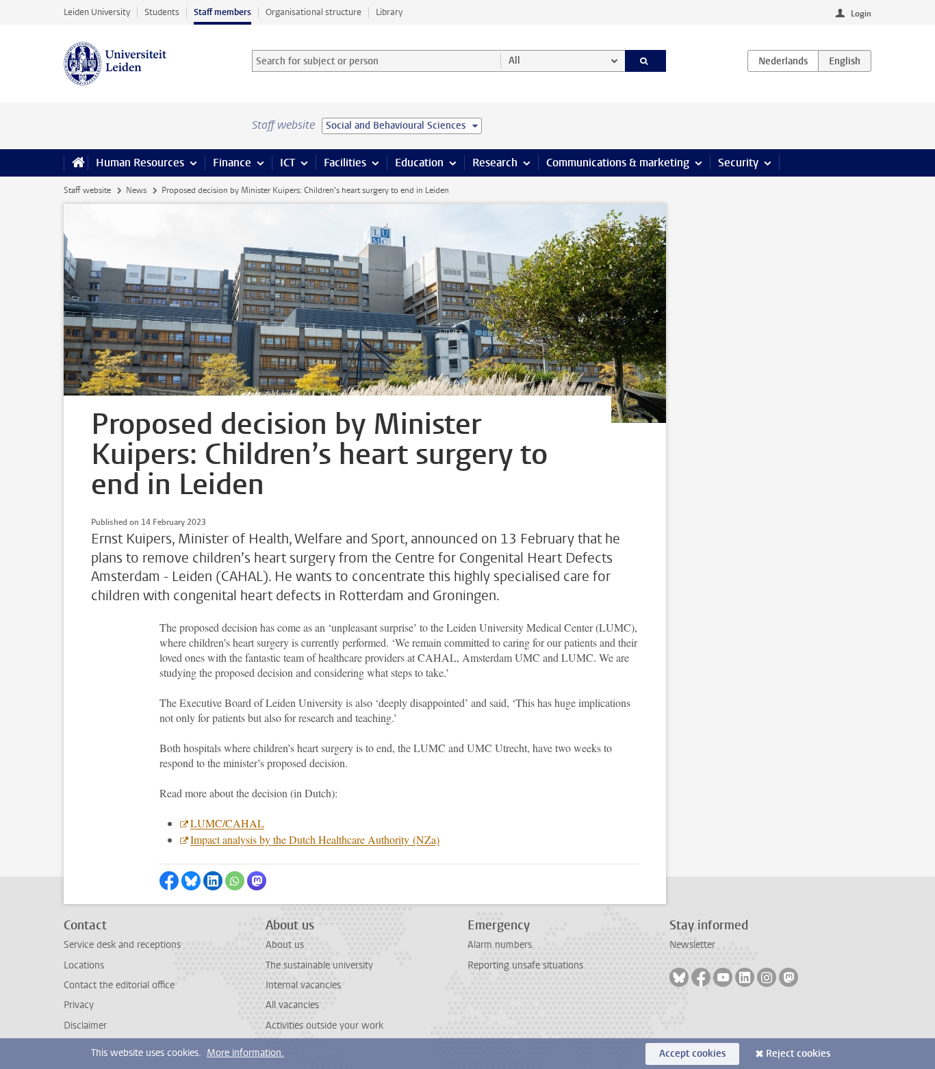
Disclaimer (85, 1025)
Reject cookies (798, 1053)
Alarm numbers (499, 944)
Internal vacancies (303, 985)
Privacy (79, 1005)
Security (738, 162)
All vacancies (292, 1005)
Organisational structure (313, 12)
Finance (232, 162)
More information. (245, 1052)
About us (285, 944)
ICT (287, 162)
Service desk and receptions (122, 944)
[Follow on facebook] (700, 977)
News (136, 190)
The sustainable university (319, 965)
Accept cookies (692, 1053)
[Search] (646, 61)
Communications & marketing (617, 162)
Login (861, 13)
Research (494, 162)
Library (389, 12)
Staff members (222, 12)
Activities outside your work (324, 1025)
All (514, 60)
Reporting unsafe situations (525, 965)
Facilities (345, 162)
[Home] (76, 163)
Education (419, 162)
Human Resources (140, 162)
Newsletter (692, 944)
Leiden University (97, 12)
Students (161, 12)
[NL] (783, 61)
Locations (84, 965)
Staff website (87, 190)
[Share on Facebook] (169, 880)
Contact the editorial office (119, 985)
